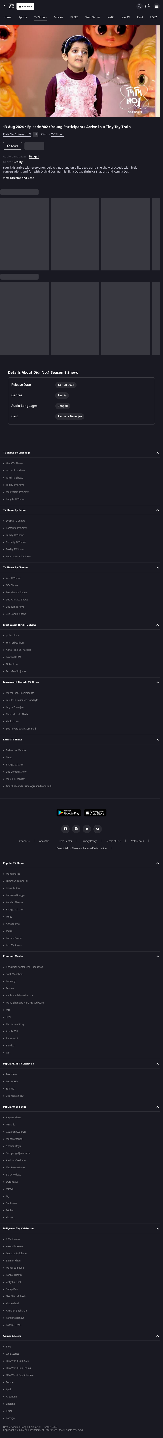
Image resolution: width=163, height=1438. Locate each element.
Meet (9, 757)
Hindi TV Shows (14, 463)
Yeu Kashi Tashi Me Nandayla (22, 700)
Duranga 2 (12, 1182)
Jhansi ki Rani (13, 888)
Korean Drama (14, 938)
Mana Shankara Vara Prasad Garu (25, 1003)
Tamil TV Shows (14, 478)
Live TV (125, 17)
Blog (8, 1346)
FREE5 (74, 17)
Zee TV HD (12, 1081)
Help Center (64, 841)
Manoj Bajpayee (15, 1268)
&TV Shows (12, 585)
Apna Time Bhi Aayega (18, 650)
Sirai (8, 1017)
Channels (23, 841)
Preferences (135, 841)
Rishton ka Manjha (16, 750)
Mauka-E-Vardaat (15, 779)
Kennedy (11, 981)
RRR (8, 1053)
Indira (9, 931)
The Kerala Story (15, 1024)
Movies (58, 17)
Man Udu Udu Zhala (17, 714)
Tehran (10, 988)
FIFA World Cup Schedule (20, 1375)
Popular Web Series (14, 1107)
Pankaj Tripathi (14, 1275)
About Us (43, 841)
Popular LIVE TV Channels (18, 1064)
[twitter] (85, 829)
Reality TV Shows (15, 549)
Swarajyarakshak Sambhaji (21, 729)
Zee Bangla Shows (16, 614)
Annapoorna (13, 924)
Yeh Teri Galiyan (15, 643)
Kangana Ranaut (15, 1318)
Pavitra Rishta (13, 657)
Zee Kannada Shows (17, 599)
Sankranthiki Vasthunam (19, 995)
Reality (18, 161)
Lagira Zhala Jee (15, 707)
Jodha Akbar (12, 635)
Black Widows (13, 1174)
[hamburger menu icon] (156, 6)
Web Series (92, 17)
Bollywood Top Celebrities (18, 1228)
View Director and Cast (18, 176)
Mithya (10, 1189)
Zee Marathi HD (15, 1096)
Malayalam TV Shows (17, 492)
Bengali (34, 155)
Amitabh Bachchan (16, 1311)
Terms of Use (112, 841)
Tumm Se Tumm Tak (17, 881)
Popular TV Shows (13, 863)
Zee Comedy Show (16, 772)
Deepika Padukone (16, 1253)
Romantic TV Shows (16, 528)
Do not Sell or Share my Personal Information (80, 848)
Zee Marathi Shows (16, 592)
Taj (7, 1196)
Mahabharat (13, 874)
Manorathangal (14, 1139)
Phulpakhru (12, 721)
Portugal (10, 1418)
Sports (22, 17)
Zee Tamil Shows (15, 607)
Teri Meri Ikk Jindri (16, 671)
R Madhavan (13, 1239)
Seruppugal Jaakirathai (18, 1153)
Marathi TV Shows (16, 470)
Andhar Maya (13, 1146)
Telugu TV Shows (15, 485)
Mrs (8, 1010)
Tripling (10, 1210)
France (10, 1382)
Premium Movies (13, 956)
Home (7, 17)
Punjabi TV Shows (15, 499)
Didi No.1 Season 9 (17, 132)
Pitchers (10, 1217)
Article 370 (12, 1031)
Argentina (11, 1396)
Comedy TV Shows (16, 542)
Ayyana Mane (13, 1117)
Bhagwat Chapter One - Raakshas (24, 967)
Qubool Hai (12, 664)
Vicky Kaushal (13, 1282)
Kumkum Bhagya (15, 895)
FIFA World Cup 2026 (17, 1361)
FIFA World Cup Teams (18, 1368)
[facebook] (64, 829)
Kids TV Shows (14, 945)
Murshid (10, 1124)
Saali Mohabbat (14, 974)
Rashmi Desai (13, 1325)
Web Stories (12, 1354)
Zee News (11, 1074)
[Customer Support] (147, 6)
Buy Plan (27, 6)
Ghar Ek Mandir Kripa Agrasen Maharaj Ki (29, 786)
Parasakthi (12, 1038)
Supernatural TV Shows (19, 556)
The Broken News (15, 1167)
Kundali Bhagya (14, 902)
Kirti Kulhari (12, 1303)
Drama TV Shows (15, 521)
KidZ (111, 17)
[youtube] (96, 829)
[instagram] (75, 829)
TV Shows (40, 17)
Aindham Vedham (16, 1160)
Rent (140, 17)
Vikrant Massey (14, 1246)
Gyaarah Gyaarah (16, 1132)
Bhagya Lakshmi (15, 764)
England (10, 1404)
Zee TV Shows (13, 578)
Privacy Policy (87, 841)
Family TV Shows (15, 535)
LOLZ (153, 17)
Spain (9, 1389)
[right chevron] (4, 232)
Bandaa (10, 1045)
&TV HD (10, 1089)
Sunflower (11, 1203)
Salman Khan (13, 1260)
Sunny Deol (12, 1289)
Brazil (9, 1411)
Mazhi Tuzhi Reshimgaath (20, 693)
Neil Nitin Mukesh (15, 1296)
